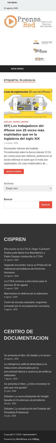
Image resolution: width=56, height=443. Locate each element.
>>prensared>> (29, 434)
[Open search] (48, 69)
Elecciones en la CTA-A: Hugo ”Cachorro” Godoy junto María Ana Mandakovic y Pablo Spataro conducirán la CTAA (27, 253)
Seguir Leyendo (12, 170)
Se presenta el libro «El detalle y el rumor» (27, 355)
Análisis (8, 122)
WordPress (21, 439)
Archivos (9, 183)
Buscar (8, 199)
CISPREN (15, 239)
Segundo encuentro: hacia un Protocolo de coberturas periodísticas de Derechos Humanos (27, 269)
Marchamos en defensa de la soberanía (26, 293)
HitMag (35, 439)
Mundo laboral (21, 122)
